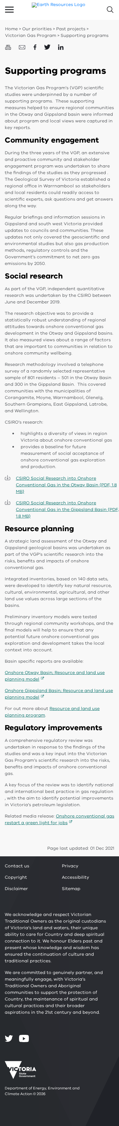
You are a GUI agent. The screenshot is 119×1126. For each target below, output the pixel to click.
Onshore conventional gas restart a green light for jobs (59, 819)
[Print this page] (8, 47)
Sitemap (71, 889)
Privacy (70, 866)
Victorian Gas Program (30, 35)
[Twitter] (9, 1038)
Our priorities (37, 29)
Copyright (16, 877)
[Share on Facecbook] (35, 47)
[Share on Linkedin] (60, 47)
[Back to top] (97, 1004)
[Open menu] (9, 10)
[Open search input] (109, 9)
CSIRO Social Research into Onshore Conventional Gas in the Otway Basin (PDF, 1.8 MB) (66, 485)
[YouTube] (24, 1038)
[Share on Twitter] (48, 47)
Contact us (17, 866)
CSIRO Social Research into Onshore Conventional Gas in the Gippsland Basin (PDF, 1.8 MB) (67, 509)
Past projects (70, 29)
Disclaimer (16, 889)
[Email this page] (23, 47)
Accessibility (75, 877)
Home (11, 29)
